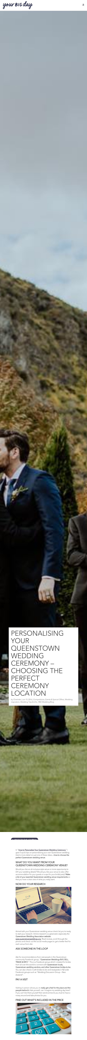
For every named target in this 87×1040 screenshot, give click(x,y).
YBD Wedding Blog (46, 702)
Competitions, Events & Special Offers (48, 699)
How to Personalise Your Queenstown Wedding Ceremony (42, 850)
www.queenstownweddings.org (28, 939)
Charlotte (17, 699)
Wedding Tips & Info (28, 702)
